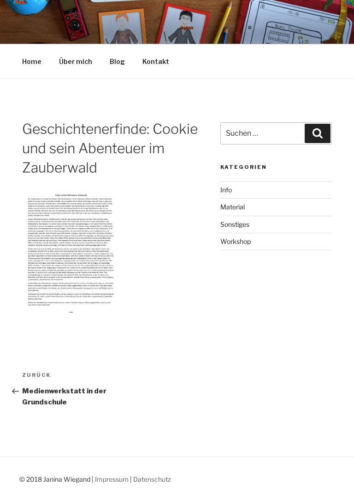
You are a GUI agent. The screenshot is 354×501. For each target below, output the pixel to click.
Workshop (235, 241)
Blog (117, 61)
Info (226, 190)
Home (31, 61)
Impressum (112, 479)
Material (232, 207)
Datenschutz (152, 479)
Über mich (75, 61)
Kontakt (155, 61)
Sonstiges (234, 224)
